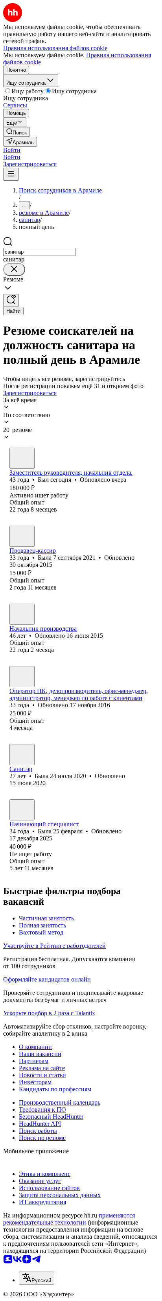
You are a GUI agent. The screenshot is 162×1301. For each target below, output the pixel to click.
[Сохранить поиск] (11, 300)
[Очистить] (14, 269)
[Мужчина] (22, 458)
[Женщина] (22, 536)
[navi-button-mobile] (11, 174)
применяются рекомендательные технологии (69, 1219)
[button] (11, 150)
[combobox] (39, 252)
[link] (16, 132)
